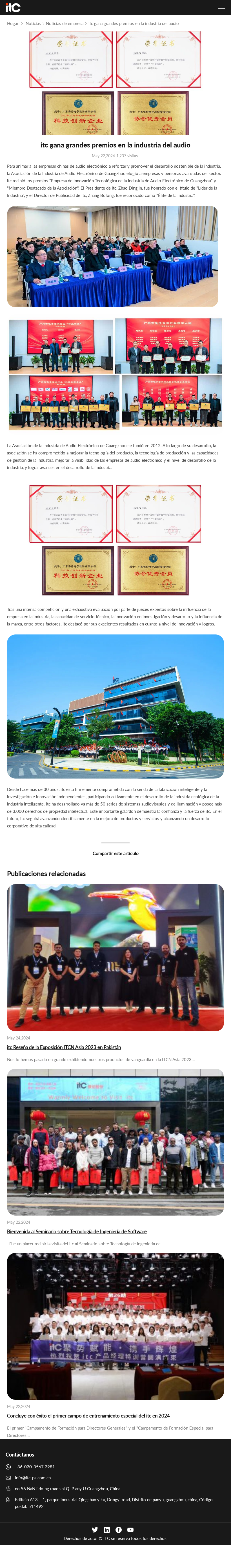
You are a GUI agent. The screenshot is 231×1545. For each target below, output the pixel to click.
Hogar (12, 23)
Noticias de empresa (64, 23)
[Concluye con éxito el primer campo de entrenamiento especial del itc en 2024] (115, 1326)
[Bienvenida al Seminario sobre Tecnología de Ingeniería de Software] (115, 1142)
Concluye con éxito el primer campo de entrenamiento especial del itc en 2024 (88, 1416)
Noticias (33, 23)
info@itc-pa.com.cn (33, 1477)
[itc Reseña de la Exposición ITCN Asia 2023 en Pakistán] (115, 957)
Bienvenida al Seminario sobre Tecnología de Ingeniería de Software (77, 1231)
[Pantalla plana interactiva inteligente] (13, 7)
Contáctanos (20, 1454)
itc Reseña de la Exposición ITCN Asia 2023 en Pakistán (64, 1047)
